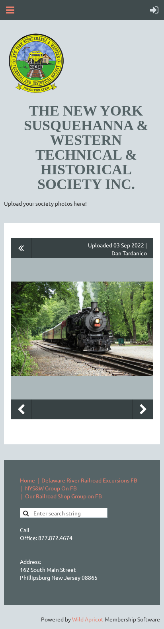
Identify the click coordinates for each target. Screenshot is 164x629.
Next (143, 409)
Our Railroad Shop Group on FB (63, 496)
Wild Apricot (87, 619)
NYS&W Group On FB (51, 488)
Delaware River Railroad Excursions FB (89, 480)
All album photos (21, 248)
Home (27, 480)
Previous (21, 409)
